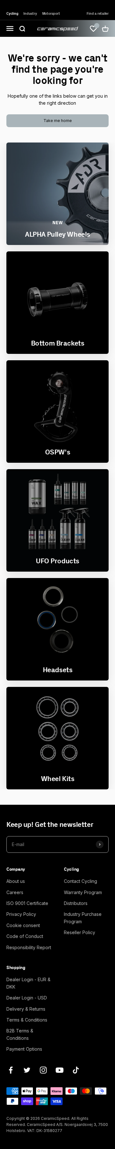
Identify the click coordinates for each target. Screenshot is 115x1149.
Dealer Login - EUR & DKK (28, 983)
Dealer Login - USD (26, 997)
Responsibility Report (28, 947)
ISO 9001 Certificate (27, 903)
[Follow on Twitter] (27, 1070)
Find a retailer (98, 13)
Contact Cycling (80, 881)
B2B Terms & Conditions (19, 1034)
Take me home (57, 120)
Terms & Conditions (26, 1020)
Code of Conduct (24, 936)
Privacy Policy (21, 914)
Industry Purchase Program (83, 917)
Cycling (12, 13)
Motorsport (51, 13)
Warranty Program (83, 892)
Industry (30, 13)
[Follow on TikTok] (76, 1070)
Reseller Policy (79, 932)
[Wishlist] (93, 29)
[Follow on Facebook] (10, 1070)
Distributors (76, 903)
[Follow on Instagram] (43, 1070)
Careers (14, 892)
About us (15, 881)
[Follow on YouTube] (59, 1070)
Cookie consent (23, 925)
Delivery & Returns (25, 1009)
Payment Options (24, 1049)
